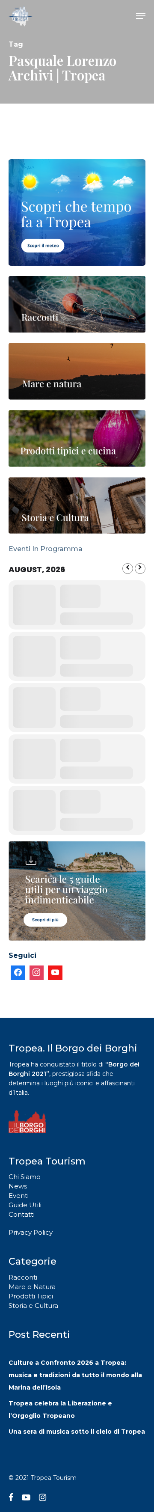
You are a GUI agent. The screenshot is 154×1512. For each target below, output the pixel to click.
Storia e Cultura (33, 1305)
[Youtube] (55, 972)
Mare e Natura (32, 1287)
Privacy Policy (31, 1232)
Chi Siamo (25, 1177)
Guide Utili (25, 1205)
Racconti (23, 1277)
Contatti (22, 1214)
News (18, 1186)
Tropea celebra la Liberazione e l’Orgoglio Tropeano (60, 1409)
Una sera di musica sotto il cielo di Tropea (77, 1431)
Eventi (19, 1195)
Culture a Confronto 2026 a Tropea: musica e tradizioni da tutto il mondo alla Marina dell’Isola (75, 1375)
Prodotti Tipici (31, 1296)
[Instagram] (36, 972)
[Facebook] (18, 972)
